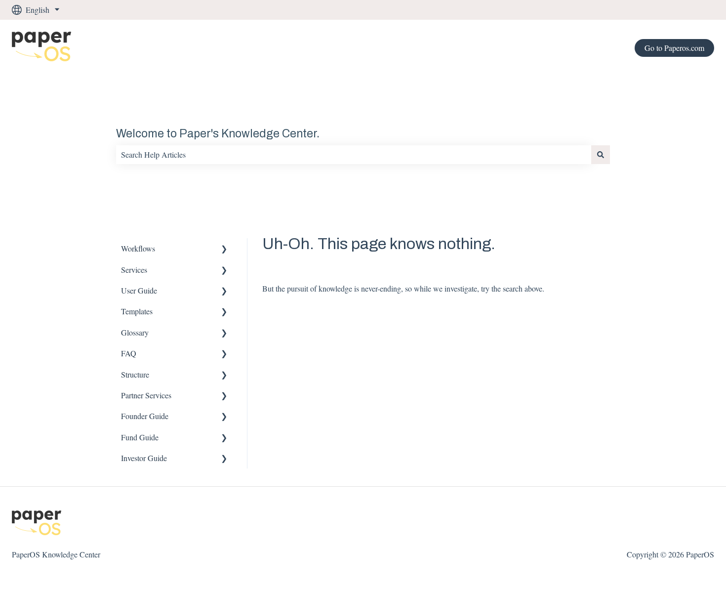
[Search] (600, 154)
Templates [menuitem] (137, 311)
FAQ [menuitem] (128, 353)
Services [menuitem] (134, 269)
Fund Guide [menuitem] (140, 437)
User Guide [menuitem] (139, 290)
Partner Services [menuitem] (146, 395)
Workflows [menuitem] (138, 248)
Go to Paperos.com (674, 47)
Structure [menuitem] (135, 374)
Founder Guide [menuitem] (144, 416)
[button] (224, 249)
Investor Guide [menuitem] (144, 458)
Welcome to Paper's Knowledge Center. (218, 134)
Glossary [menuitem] (135, 332)
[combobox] (353, 154)
